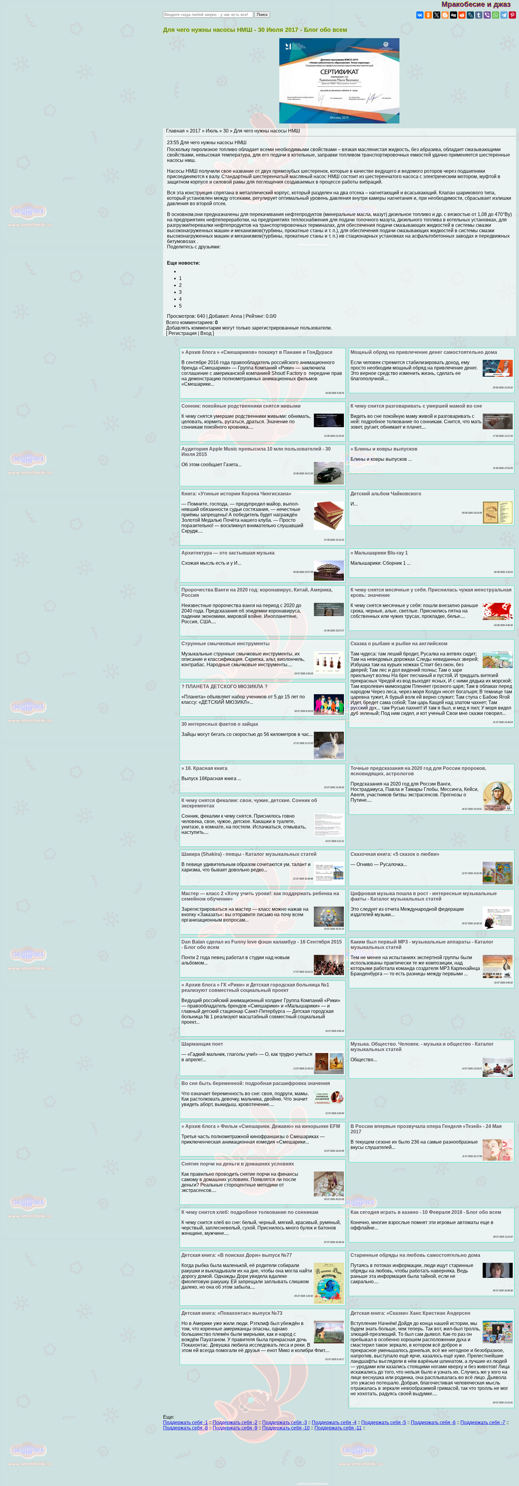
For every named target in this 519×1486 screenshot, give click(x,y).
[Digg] (453, 15)
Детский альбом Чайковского (386, 493)
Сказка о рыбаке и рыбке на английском (399, 643)
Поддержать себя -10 (286, 1427)
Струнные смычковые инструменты (225, 643)
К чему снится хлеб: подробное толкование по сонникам (249, 1212)
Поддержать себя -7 (482, 1422)
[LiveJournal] (470, 15)
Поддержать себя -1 (185, 1422)
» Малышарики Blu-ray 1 (379, 552)
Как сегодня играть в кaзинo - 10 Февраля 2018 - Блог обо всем (426, 1212)
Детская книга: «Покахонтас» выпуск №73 (231, 1313)
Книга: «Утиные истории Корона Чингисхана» (236, 493)
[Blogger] (445, 15)
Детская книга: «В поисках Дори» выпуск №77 (236, 1255)
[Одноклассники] (428, 15)
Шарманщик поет (202, 1044)
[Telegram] (504, 15)
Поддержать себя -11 (338, 1427)
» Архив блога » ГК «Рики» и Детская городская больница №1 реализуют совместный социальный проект (255, 987)
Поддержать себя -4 (334, 1422)
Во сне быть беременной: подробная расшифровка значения (255, 1083)
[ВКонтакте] (419, 15)
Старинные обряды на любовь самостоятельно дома (415, 1255)
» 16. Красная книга (204, 768)
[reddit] (462, 15)
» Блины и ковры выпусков (384, 448)
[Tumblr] (478, 15)
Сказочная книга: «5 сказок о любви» (395, 854)
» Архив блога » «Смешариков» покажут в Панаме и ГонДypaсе (256, 352)
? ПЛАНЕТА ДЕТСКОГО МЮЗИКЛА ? (224, 686)
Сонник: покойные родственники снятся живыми (241, 406)
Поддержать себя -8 (185, 1427)
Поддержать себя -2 (235, 1422)
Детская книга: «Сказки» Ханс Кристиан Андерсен (410, 1313)
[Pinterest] (512, 15)
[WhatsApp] (495, 15)
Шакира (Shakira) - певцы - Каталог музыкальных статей (249, 854)
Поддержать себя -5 (383, 1422)
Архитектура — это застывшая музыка (228, 552)
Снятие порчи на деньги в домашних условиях (237, 1163)
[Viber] (487, 15)
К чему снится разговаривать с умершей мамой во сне (416, 406)
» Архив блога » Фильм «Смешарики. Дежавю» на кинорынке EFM (260, 1126)
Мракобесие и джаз (480, 4)
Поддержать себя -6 (433, 1422)
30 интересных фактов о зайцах (219, 724)
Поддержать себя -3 (284, 1422)
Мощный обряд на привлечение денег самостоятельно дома (424, 352)
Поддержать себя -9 (235, 1427)
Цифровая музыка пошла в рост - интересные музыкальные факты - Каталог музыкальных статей (424, 896)
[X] (436, 15)
